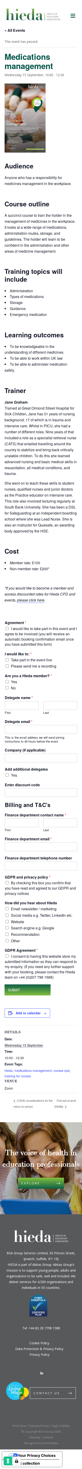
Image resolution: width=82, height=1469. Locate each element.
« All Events (15, 30)
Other (15, 940)
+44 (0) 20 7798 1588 (44, 1328)
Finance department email (28, 839)
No (13, 688)
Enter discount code (22, 785)
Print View (19, 1426)
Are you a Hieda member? (28, 676)
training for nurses (18, 1076)
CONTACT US (46, 1393)
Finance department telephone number (38, 858)
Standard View (39, 1426)
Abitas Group (41, 1264)
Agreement (15, 622)
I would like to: (18, 654)
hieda (9, 1070)
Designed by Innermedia (41, 1443)
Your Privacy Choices (37, 1455)
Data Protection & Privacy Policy (39, 1349)
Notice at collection (23, 1463)
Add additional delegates (26, 769)
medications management (33, 1070)
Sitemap (34, 1437)
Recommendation (25, 934)
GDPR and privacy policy (27, 877)
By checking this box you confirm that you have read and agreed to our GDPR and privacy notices (40, 888)
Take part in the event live (31, 659)
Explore (30, 1183)
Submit (14, 990)
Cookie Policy (39, 1343)
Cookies (47, 1437)
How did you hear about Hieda (31, 903)
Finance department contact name (35, 815)
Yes (14, 681)
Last (46, 713)
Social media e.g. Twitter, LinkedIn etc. (41, 915)
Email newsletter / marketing (33, 908)
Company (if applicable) (25, 750)
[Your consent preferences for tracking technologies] (16, 1461)
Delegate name (19, 697)
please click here (30, 600)
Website (17, 921)
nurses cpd (61, 1070)
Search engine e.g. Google (32, 928)
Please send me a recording (33, 666)
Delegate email (18, 721)
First (8, 713)
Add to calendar (28, 1013)
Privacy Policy (39, 1354)
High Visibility (61, 1426)
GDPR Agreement (21, 950)
